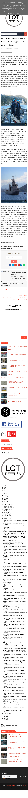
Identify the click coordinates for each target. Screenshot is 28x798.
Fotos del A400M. (7, 582)
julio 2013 (6, 510)
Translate (7, 778)
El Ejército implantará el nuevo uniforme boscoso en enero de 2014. (16, 360)
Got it (18, 13)
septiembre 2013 (8, 507)
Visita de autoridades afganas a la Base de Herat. (15, 627)
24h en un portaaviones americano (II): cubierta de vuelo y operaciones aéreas (17, 401)
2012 (3, 715)
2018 (3, 493)
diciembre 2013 (7, 503)
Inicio (2, 724)
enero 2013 (6, 713)
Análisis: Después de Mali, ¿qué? (11, 540)
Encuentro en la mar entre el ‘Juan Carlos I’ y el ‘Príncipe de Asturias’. (17, 373)
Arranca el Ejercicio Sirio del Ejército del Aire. (14, 578)
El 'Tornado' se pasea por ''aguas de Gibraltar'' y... (15, 650)
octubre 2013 (7, 506)
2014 (3, 499)
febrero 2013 (7, 518)
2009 (3, 719)
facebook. (9, 248)
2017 (3, 495)
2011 (3, 716)
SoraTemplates (11, 785)
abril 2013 (6, 515)
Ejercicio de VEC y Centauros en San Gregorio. (14, 536)
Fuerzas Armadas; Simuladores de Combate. (14, 542)
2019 (3, 492)
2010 (3, 718)
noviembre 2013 (8, 504)
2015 (3, 498)
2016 (3, 496)
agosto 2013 (7, 509)
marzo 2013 (7, 517)
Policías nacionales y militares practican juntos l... (15, 648)
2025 (3, 485)
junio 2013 (6, 512)
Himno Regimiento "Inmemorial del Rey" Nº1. (13, 377)
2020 (3, 490)
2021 (3, 489)
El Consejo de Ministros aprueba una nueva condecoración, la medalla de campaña (17, 755)
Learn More (11, 13)
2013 (3, 501)
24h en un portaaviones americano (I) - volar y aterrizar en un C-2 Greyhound (17, 348)
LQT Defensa (4, 727)
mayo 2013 (6, 514)
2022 (3, 487)
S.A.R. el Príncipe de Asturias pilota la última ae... (15, 660)
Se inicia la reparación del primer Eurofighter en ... (15, 531)
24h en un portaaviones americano (9, 725)
